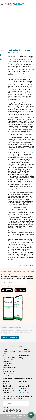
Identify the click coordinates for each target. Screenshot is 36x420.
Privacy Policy (11, 415)
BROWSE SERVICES (10, 337)
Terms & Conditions (23, 415)
